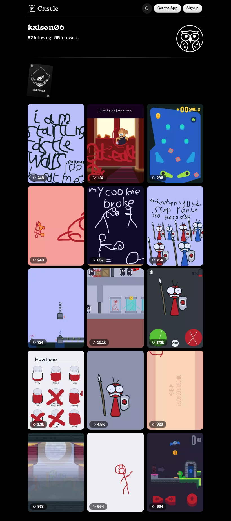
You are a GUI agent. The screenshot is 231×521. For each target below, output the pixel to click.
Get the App (167, 8)
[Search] (147, 8)
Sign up (192, 8)
